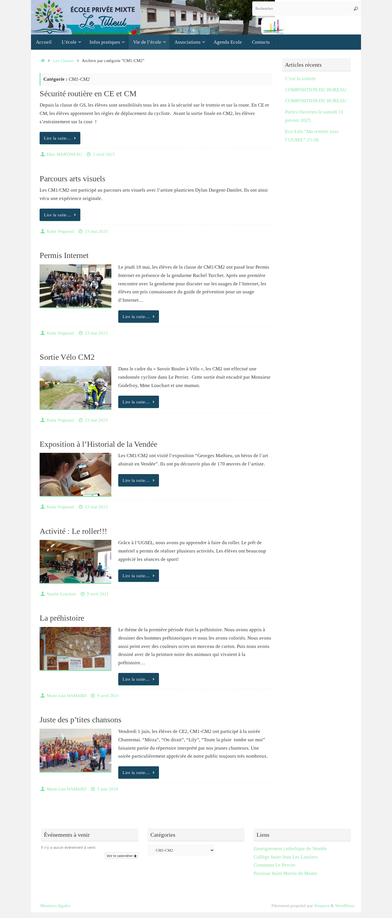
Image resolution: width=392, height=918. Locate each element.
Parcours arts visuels (72, 178)
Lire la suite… (57, 138)
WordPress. (345, 905)
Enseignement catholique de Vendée (290, 848)
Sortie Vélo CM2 (67, 357)
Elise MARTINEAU (64, 154)
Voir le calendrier (120, 855)
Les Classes (63, 60)
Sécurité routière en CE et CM (88, 93)
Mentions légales (55, 905)
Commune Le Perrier (275, 865)
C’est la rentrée (300, 78)
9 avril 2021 (98, 593)
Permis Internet (64, 255)
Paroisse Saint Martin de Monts (285, 873)
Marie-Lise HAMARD (66, 695)
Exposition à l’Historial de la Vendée (98, 444)
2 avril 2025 (104, 154)
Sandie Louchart (61, 593)
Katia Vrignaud (60, 231)
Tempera (321, 905)
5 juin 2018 (107, 788)
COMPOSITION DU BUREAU (315, 90)
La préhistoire (62, 617)
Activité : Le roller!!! (73, 531)
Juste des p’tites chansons (80, 719)
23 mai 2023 (96, 231)
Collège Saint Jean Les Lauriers (286, 857)
